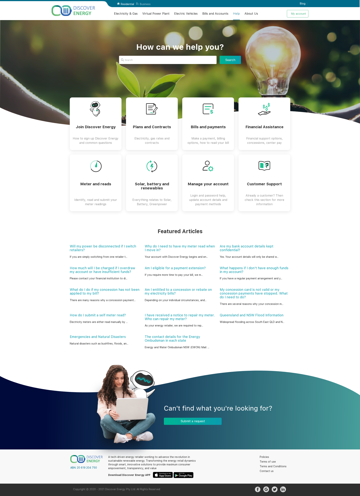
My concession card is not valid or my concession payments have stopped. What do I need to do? (254, 293)
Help (236, 13)
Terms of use (268, 461)
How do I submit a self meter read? (98, 315)
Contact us (267, 471)
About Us (251, 13)
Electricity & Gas (126, 13)
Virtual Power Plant (156, 13)
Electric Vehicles (186, 13)
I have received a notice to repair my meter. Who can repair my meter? (180, 317)
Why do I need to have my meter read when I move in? (180, 248)
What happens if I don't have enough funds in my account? (254, 270)
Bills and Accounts (215, 13)
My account (298, 13)
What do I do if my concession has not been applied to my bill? (105, 291)
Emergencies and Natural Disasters (98, 337)
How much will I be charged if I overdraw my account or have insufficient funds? (102, 270)
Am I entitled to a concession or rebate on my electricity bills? (178, 291)
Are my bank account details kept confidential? (246, 248)
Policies (264, 456)
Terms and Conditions (273, 466)
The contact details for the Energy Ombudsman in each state (172, 338)
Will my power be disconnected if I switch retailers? (103, 248)
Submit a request (193, 421)
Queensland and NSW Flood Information (252, 315)
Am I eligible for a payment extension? (175, 268)
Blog (302, 3)
